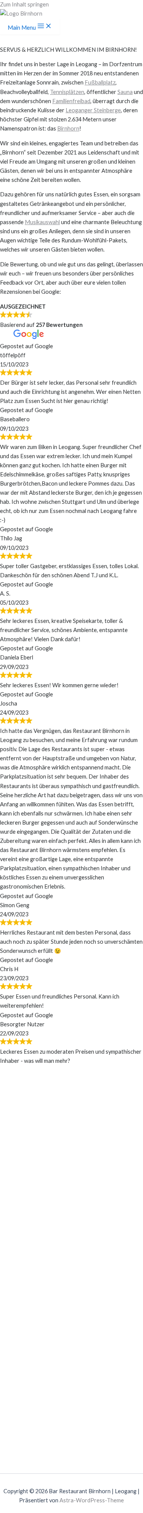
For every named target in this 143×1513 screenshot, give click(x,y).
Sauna (125, 92)
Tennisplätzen (67, 92)
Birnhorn (68, 128)
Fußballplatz (100, 82)
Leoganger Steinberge (93, 110)
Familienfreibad (71, 101)
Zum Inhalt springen (24, 4)
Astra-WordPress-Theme (91, 1500)
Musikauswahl (42, 222)
